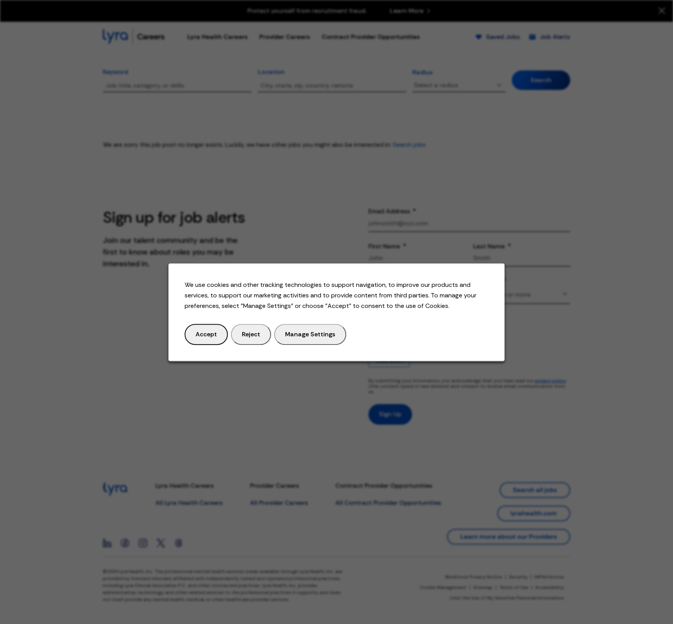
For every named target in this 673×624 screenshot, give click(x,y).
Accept (206, 334)
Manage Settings (310, 334)
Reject (251, 334)
